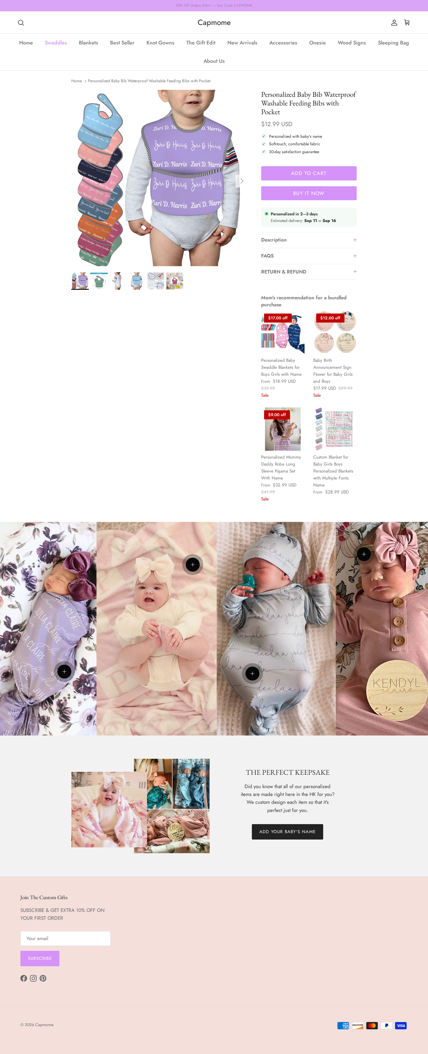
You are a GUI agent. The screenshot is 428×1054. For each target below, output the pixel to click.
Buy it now (309, 193)
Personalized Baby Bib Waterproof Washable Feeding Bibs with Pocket (149, 81)
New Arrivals (242, 42)
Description (274, 239)
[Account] (393, 22)
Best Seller (122, 42)
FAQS (267, 255)
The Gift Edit (200, 42)
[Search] (20, 22)
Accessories (283, 42)
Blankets (88, 42)
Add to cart (308, 173)
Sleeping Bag (393, 42)
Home (26, 42)
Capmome (44, 1025)
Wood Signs (352, 42)
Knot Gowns (160, 42)
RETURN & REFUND (283, 271)
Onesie (317, 42)
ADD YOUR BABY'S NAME (287, 831)
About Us (214, 61)
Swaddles (56, 42)
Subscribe (40, 958)
